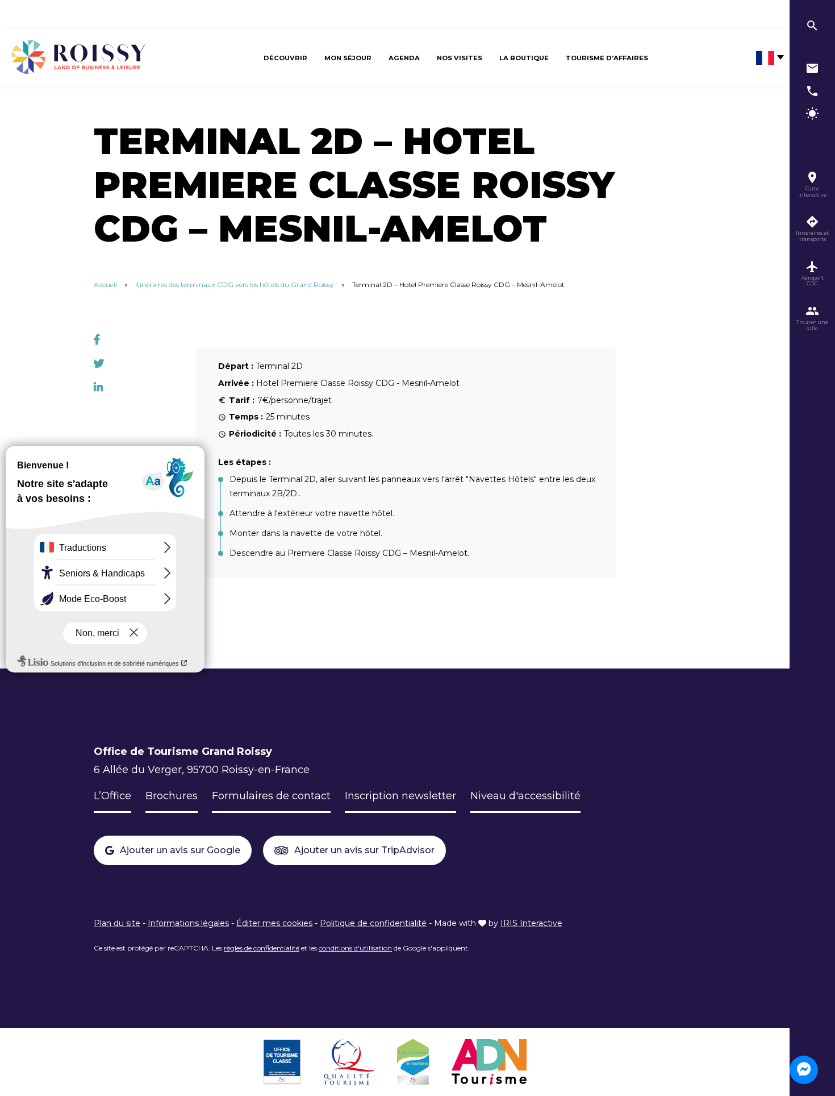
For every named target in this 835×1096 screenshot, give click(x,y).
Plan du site (117, 923)
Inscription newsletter (400, 796)
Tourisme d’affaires (607, 58)
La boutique (524, 58)
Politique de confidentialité (373, 923)
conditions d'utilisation (355, 948)
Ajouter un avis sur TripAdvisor (364, 850)
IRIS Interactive (531, 923)
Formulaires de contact (271, 796)
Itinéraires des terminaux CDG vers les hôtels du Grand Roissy (234, 284)
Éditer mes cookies (274, 923)
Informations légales (188, 923)
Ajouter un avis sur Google (180, 850)
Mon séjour (347, 58)
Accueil (105, 284)
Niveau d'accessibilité (525, 796)
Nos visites (459, 58)
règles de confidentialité (261, 948)
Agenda (404, 58)
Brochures (171, 796)
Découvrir (285, 58)
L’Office (112, 796)
